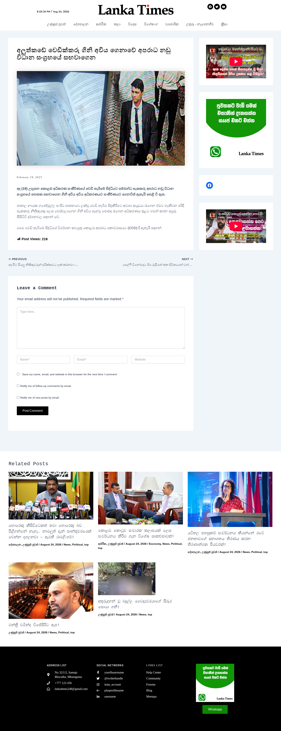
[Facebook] (209, 185)
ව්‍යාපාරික (172, 24)
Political (77, 544)
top (86, 544)
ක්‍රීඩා (224, 24)
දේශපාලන (81, 24)
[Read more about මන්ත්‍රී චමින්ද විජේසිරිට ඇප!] (51, 590)
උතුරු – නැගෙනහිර (199, 24)
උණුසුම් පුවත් (56, 24)
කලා (117, 24)
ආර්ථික (101, 24)
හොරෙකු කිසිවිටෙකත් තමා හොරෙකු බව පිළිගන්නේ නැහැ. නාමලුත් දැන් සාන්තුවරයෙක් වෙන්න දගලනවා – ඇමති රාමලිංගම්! (50, 531)
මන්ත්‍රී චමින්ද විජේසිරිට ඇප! (34, 625)
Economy (155, 543)
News (67, 544)
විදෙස (132, 24)
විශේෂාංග (151, 24)
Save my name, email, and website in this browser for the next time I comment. (70, 374)
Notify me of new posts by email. (39, 397)
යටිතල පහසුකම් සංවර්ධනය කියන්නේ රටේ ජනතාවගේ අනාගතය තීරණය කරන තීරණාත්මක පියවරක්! (226, 539)
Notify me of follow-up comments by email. (45, 385)
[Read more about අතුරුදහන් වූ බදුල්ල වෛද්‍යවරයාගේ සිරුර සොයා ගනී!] (140, 578)
